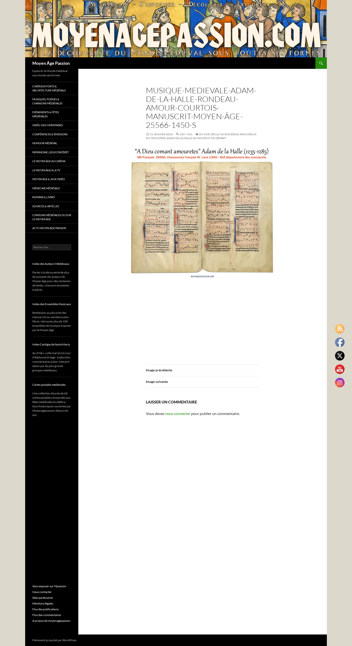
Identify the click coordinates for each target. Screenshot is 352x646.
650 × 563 (186, 134)
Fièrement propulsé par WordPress (54, 640)
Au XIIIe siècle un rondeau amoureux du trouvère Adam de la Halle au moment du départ (201, 136)
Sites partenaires (42, 597)
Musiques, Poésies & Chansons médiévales (47, 101)
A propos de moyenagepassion (51, 620)
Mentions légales (42, 603)
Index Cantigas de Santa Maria (51, 344)
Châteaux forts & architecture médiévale (49, 88)
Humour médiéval (44, 143)
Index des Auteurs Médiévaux (50, 264)
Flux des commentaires (46, 615)
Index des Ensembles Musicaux (51, 304)
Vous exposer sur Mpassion (49, 586)
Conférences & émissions (50, 134)
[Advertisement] (202, 319)
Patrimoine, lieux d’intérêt (50, 152)
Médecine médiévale (46, 188)
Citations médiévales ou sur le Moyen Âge (51, 217)
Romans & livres (43, 197)
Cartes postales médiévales (49, 384)
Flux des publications (45, 609)
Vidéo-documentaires (47, 125)
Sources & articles (45, 206)
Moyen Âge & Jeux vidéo (48, 179)
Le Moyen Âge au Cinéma (48, 161)
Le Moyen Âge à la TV (46, 170)
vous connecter (177, 413)
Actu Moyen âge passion (49, 228)
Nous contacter (42, 592)
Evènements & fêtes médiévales (45, 114)
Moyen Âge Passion (51, 63)
